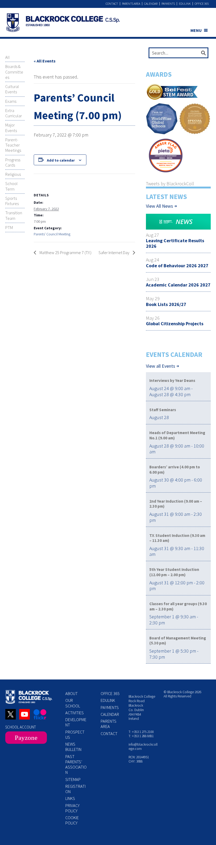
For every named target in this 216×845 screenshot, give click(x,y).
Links (70, 798)
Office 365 (202, 3)
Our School (72, 703)
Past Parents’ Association (76, 764)
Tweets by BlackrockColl (170, 184)
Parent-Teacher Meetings (13, 145)
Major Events (11, 127)
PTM (9, 227)
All (7, 57)
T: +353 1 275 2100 (141, 732)
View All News (159, 206)
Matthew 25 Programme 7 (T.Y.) (65, 252)
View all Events (160, 366)
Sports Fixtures (12, 201)
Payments (168, 3)
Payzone (26, 737)
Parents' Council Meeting (52, 234)
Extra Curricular (13, 113)
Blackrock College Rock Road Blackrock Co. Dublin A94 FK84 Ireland (142, 707)
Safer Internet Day (114, 252)
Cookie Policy (72, 820)
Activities (74, 712)
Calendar (151, 3)
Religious (13, 174)
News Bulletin (73, 746)
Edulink (185, 3)
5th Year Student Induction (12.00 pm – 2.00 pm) (174, 572)
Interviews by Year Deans (172, 380)
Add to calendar (61, 160)
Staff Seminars (162, 409)
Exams (10, 101)
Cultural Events (12, 89)
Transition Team (13, 215)
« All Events (45, 61)
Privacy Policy (72, 808)
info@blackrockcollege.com (143, 746)
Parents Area (131, 3)
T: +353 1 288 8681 (141, 736)
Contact (112, 3)
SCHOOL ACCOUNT (20, 727)
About (71, 693)
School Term (11, 186)
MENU (196, 30)
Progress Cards (12, 162)
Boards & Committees (14, 72)
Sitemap (73, 779)
